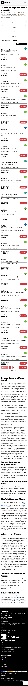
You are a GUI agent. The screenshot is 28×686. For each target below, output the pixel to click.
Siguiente (22, 367)
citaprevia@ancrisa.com (7, 617)
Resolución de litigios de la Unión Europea (16, 682)
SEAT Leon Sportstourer (7, 662)
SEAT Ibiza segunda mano (7, 642)
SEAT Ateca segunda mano (7, 649)
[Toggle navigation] (25, 2)
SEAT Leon (3, 659)
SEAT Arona (4, 666)
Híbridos (14, 36)
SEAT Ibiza (3, 657)
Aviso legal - (4, 680)
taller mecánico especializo (11, 595)
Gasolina (14, 22)
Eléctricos (14, 31)
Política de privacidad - (13, 680)
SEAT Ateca (3, 664)
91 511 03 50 (4, 629)
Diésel (14, 27)
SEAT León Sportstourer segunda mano (11, 647)
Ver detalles (23, 58)
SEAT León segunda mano (7, 645)
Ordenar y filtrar (22, 43)
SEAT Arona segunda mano (8, 651)
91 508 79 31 (4, 618)
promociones (17, 599)
